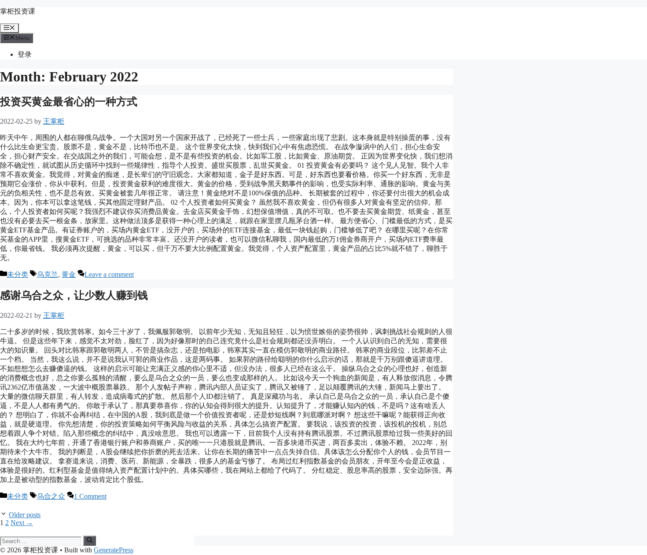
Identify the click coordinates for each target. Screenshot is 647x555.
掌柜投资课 (17, 11)
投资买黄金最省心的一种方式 (68, 101)
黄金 (69, 274)
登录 (25, 54)
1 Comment (90, 496)
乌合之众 (51, 496)
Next (22, 522)
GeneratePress (113, 550)
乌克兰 (47, 274)
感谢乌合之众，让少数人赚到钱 (74, 295)
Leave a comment (109, 274)
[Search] (89, 540)
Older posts (24, 514)
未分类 (17, 274)
